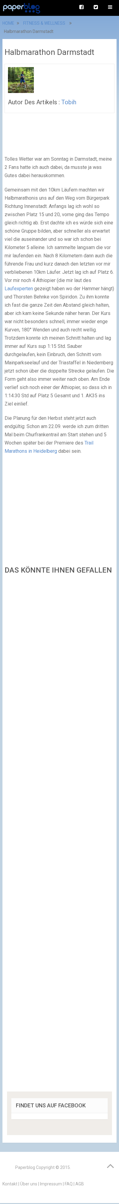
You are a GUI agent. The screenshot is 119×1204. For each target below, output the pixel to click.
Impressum (51, 1183)
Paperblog (25, 1167)
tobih (68, 102)
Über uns (28, 1183)
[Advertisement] (59, 834)
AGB (79, 1183)
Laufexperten (19, 288)
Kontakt (9, 1183)
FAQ (69, 1183)
